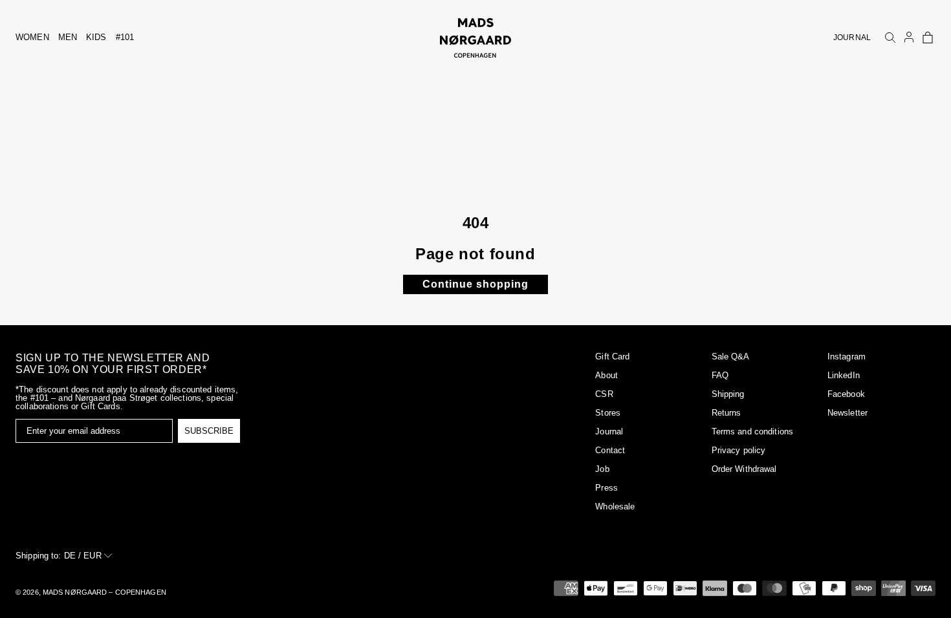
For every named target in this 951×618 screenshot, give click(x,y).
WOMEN (32, 37)
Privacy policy (739, 450)
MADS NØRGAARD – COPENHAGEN (104, 592)
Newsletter (847, 413)
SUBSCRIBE (209, 431)
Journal (609, 431)
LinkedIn (843, 375)
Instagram (846, 356)
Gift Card (612, 356)
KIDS (96, 37)
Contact (610, 450)
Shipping (728, 394)
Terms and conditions (753, 431)
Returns (726, 413)
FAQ (720, 375)
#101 (125, 37)
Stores (607, 413)
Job (602, 469)
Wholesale (615, 506)
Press (606, 488)
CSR (604, 394)
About (606, 375)
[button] (927, 37)
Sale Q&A (731, 356)
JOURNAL (852, 37)
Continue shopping (475, 284)
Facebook (846, 394)
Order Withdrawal (744, 469)
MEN (67, 37)
